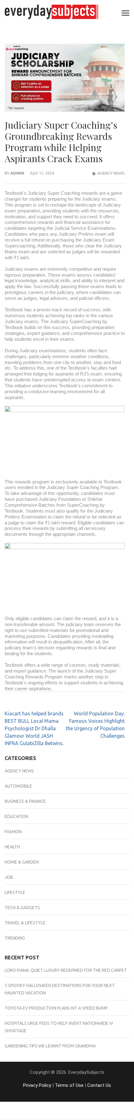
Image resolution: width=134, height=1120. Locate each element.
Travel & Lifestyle (25, 922)
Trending (15, 938)
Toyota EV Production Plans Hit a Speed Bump (56, 1008)
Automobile (18, 786)
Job (9, 877)
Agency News (111, 173)
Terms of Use (69, 1085)
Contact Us (99, 1085)
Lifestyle (15, 892)
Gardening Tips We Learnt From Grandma (50, 1045)
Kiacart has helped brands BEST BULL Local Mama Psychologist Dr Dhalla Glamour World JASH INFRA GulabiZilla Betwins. (34, 728)
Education (16, 816)
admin (17, 173)
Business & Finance (25, 801)
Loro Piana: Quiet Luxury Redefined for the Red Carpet (66, 970)
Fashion (13, 831)
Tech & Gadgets (22, 907)
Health (12, 846)
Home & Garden (22, 862)
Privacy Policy (37, 1085)
